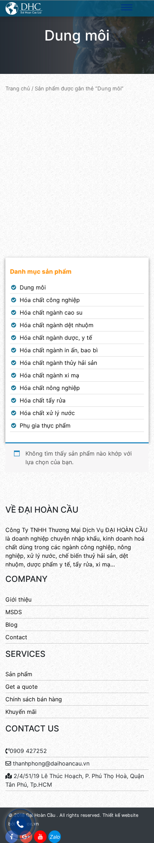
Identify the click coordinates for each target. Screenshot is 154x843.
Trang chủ (17, 88)
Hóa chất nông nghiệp (50, 387)
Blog (11, 624)
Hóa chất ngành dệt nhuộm (56, 325)
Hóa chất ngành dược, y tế (56, 337)
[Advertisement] (77, 175)
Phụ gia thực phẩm (45, 425)
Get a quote (21, 686)
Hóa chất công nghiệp (50, 299)
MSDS (13, 612)
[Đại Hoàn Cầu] (24, 7)
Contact (16, 637)
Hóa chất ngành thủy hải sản (58, 362)
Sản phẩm (18, 674)
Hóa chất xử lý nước (47, 412)
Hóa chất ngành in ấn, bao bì (59, 350)
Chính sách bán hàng (33, 699)
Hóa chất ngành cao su (51, 312)
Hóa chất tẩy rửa (43, 400)
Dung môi (33, 287)
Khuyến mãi (21, 711)
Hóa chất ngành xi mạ (49, 375)
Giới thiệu (18, 599)
